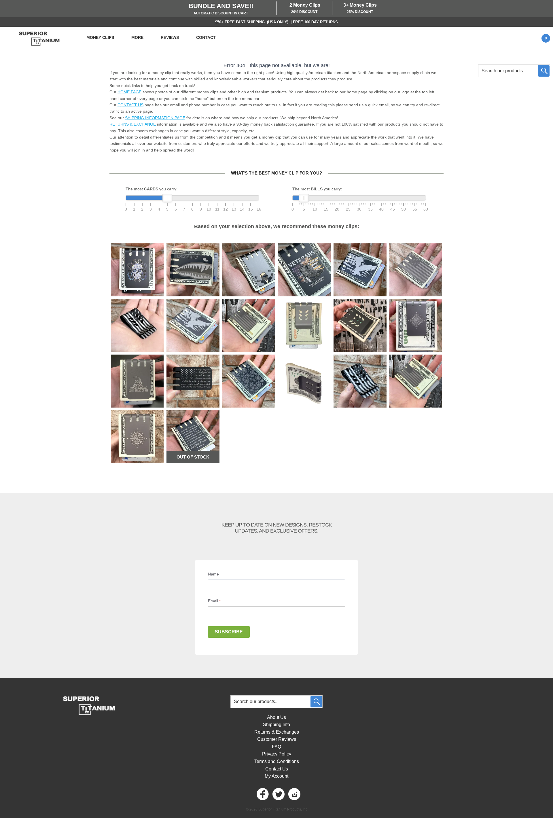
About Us (276, 717)
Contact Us (276, 768)
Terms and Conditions (276, 761)
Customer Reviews (276, 739)
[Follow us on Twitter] (278, 794)
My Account (276, 776)
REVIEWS (170, 37)
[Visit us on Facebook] (262, 794)
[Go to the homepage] (39, 38)
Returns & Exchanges (276, 732)
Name (213, 574)
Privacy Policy (276, 753)
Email (214, 601)
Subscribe (229, 631)
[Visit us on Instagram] (294, 794)
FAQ (276, 746)
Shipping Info (276, 724)
